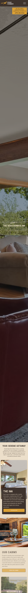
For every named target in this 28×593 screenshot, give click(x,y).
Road (9, 2)
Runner (10, 4)
